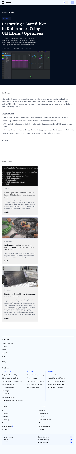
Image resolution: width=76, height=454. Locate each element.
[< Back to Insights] (8, 12)
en (64, 2)
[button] (72, 2)
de (66, 2)
